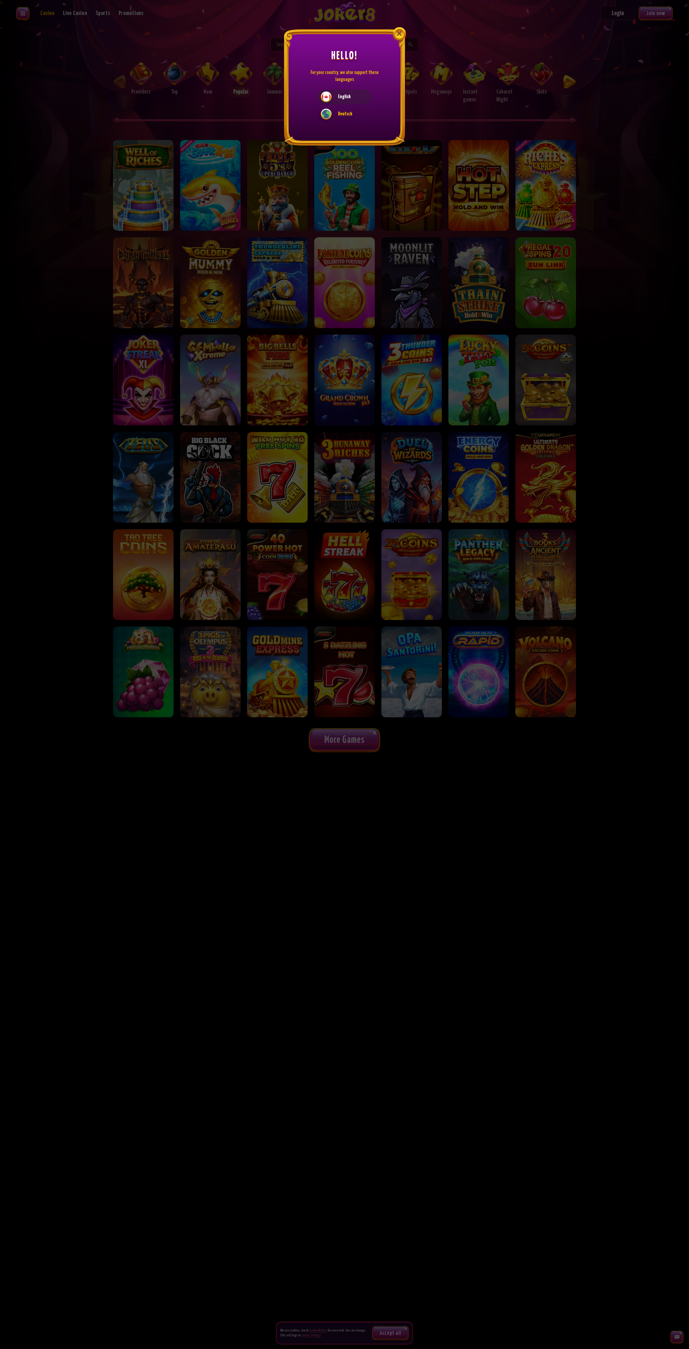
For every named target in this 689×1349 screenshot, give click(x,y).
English (344, 96)
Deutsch (345, 113)
